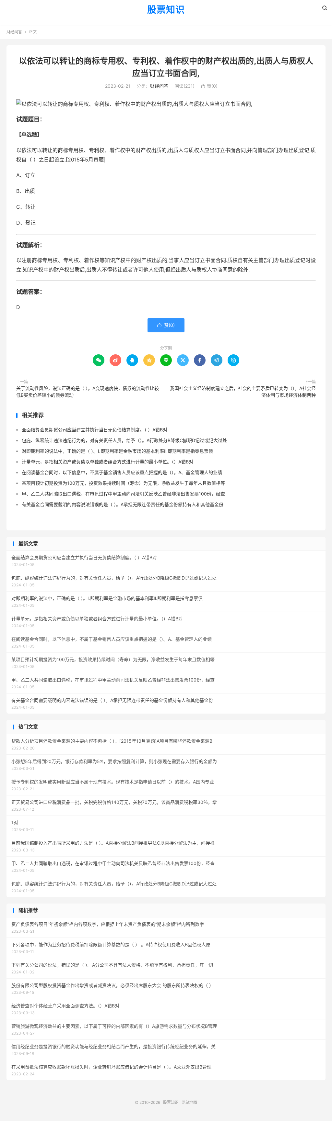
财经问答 (14, 31)
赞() (209, 86)
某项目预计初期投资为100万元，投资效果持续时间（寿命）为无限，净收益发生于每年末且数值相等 (123, 483)
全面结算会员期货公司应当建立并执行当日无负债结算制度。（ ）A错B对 (94, 429)
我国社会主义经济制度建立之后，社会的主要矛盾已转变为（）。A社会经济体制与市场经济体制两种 (243, 391)
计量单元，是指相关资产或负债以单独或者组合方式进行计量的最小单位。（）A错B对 (107, 461)
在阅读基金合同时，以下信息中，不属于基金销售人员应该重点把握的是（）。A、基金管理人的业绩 (122, 472)
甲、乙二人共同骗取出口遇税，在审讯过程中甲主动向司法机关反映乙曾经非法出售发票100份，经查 (123, 493)
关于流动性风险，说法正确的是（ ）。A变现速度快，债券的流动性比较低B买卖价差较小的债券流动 (87, 391)
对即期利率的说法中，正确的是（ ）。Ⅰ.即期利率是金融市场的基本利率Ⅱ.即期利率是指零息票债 (117, 451)
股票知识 (166, 10)
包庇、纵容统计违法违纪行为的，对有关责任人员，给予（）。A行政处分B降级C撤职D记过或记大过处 (124, 440)
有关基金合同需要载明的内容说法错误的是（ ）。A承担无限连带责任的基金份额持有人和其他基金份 (122, 504)
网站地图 (189, 1102)
